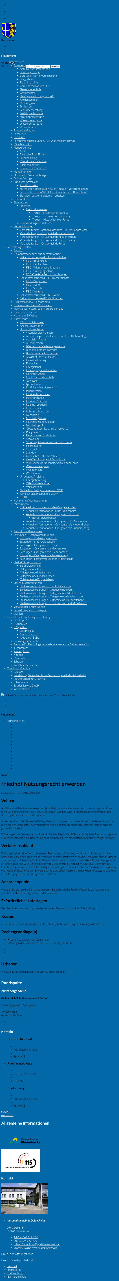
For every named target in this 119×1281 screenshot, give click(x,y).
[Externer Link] (59, 1161)
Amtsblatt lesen (29, 185)
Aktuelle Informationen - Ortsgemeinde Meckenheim (57, 521)
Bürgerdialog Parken (44, 517)
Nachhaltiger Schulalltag (40, 421)
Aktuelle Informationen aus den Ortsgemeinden (48, 507)
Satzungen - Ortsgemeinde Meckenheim (43, 548)
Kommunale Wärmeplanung (30, 500)
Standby (31, 452)
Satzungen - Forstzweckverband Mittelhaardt (46, 558)
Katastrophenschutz (26, 312)
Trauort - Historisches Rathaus (50, 212)
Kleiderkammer (29, 99)
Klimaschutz (21, 319)
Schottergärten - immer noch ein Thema (49, 442)
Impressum (14, 49)
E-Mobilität (32, 363)
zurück (5, 1111)
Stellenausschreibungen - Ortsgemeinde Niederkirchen (52, 596)
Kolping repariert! (36, 404)
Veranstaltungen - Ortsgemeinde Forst (42, 243)
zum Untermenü (16, 11)
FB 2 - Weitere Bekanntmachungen (46, 274)
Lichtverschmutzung (38, 411)
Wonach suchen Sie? (13, 66)
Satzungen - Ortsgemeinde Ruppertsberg (44, 555)
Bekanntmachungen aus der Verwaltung (37, 253)
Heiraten (25, 205)
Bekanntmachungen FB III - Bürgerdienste (44, 277)
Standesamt (21, 202)
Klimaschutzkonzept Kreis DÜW (39, 493)
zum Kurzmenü (16, 15)
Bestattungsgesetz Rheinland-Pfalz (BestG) (32, 949)
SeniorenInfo (21, 199)
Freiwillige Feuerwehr (26, 641)
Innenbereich (34, 390)
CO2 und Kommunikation (41, 356)
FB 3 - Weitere (34, 291)
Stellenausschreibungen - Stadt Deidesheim (45, 586)
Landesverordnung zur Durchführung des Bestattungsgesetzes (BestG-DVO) (52, 956)
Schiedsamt (26, 106)
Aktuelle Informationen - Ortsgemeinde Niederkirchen (58, 524)
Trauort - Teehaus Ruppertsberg (51, 216)
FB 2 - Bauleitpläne (37, 264)
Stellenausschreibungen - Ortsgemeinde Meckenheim (51, 593)
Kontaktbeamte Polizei (33, 161)
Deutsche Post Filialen (33, 154)
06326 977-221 (21, 1021)
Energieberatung (36, 480)
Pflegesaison (33, 432)
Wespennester (35, 469)
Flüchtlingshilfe (29, 82)
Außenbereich (34, 343)
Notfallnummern (23, 171)
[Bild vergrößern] (24, 1213)
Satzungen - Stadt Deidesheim (37, 541)
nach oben (7, 1115)
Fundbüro (19, 137)
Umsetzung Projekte (32, 476)
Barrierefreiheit (16, 56)
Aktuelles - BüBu (30, 637)
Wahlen (18, 613)
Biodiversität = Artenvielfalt (42, 353)
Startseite (13, 701)
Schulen (18, 661)
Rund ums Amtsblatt (25, 181)
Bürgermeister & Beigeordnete (32, 301)
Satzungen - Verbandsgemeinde (38, 538)
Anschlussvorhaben (31, 325)
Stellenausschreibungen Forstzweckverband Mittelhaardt (53, 603)
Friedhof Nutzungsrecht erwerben (21, 975)
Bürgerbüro (27, 79)
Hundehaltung (28, 157)
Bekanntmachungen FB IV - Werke (40, 295)
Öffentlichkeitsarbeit (38, 483)
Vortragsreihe (34, 486)
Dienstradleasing (36, 360)
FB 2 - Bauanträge (36, 260)
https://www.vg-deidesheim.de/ (35, 1247)
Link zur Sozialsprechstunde (17, 1260)
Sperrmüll (31, 449)
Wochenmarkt (28, 127)
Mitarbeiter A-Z (23, 144)
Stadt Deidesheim (30, 565)
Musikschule (21, 658)
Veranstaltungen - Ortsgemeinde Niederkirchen (48, 236)
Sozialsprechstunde (31, 113)
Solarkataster (34, 445)
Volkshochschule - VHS (27, 665)
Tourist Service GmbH (26, 685)
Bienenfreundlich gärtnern (41, 349)
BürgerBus (20, 627)
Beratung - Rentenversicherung (38, 75)
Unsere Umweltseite (32, 329)
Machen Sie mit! (29, 634)
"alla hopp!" (20, 620)
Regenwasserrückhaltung (41, 435)
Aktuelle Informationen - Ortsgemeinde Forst (52, 514)
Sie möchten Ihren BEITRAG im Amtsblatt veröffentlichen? (54, 188)
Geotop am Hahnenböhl (40, 377)
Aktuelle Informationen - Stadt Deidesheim (51, 510)
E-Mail (15, 1024)
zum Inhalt (13, 4)
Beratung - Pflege (30, 72)
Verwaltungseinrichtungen (29, 606)
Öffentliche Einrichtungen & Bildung (28, 617)
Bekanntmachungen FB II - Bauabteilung (43, 257)
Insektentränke (35, 397)
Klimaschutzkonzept (32, 322)
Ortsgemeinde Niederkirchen (37, 576)
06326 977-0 (26, 1237)
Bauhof (18, 250)
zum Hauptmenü (17, 8)
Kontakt (12, 46)
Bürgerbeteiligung (24, 130)
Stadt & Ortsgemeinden (27, 562)
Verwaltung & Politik (19, 247)
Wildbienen (33, 473)
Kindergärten (21, 651)
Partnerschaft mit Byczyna (29, 678)
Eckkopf (18, 671)
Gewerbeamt (27, 92)
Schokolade (33, 438)
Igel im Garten (34, 384)
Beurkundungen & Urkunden (37, 223)
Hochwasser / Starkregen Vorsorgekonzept (39, 308)
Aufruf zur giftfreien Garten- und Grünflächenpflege (56, 336)
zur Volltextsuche (17, 18)
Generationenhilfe (30, 89)
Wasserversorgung (31, 123)
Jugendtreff (21, 647)
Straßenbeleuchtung (32, 116)
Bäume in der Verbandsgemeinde (45, 346)
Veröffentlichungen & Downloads (45, 459)
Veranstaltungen (23, 226)
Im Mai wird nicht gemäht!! (41, 387)
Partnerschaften (29, 164)
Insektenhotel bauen (38, 394)
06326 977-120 (27, 1095)
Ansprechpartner (24, 65)
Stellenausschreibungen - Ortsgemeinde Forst (46, 589)
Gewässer (32, 380)
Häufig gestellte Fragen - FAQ (37, 96)
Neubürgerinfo (22, 147)
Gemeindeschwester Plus (35, 86)
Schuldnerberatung (31, 110)
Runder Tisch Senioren (33, 168)
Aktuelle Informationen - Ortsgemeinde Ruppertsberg (57, 528)
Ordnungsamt (28, 103)
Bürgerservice (15, 62)
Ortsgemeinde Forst (31, 569)
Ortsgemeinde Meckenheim (36, 572)
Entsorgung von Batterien (41, 370)
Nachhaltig (32, 414)
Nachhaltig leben (36, 418)
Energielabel (33, 366)
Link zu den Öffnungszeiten (17, 1253)
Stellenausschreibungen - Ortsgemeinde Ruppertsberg (52, 599)
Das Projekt (27, 630)
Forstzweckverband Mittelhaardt (33, 305)
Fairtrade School (35, 373)
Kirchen (18, 654)
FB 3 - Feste (33, 284)
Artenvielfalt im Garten (39, 332)
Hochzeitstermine (36, 209)
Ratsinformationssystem (28, 531)
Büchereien (20, 623)
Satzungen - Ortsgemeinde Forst (39, 545)
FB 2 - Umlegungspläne (39, 271)
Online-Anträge (23, 178)
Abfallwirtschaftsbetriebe (35, 68)
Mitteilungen (21, 504)
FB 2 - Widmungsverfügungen (43, 267)
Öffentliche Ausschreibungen (31, 175)
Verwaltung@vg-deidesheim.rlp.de (37, 1244)
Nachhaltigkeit (34, 425)
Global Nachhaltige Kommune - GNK (41, 490)
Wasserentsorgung (31, 120)
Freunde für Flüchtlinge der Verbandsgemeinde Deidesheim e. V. (51, 644)
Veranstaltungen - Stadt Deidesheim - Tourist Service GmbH (55, 229)
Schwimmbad (21, 682)
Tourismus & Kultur (18, 668)
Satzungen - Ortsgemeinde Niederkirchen (44, 552)
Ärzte (23, 151)
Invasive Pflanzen (36, 401)
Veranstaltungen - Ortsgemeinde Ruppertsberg (47, 240)
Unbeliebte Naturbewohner (42, 456)
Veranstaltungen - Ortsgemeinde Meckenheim (47, 233)
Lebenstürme (34, 408)
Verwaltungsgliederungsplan (30, 610)
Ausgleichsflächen (36, 339)
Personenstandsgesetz (20, 952)
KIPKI (23, 497)
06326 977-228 (27, 1070)
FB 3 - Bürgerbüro (36, 281)
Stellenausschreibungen (28, 582)
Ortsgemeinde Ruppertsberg (37, 579)
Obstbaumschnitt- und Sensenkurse (47, 428)
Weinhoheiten (22, 689)
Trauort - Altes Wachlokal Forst (50, 219)
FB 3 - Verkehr (34, 288)
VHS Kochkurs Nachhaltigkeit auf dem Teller (52, 462)
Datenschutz (15, 53)
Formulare (20, 133)
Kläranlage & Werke (25, 315)
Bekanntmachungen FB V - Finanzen (41, 298)
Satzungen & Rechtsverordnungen (34, 534)
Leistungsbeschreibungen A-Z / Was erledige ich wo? (44, 140)
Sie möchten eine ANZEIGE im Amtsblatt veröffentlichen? (53, 192)
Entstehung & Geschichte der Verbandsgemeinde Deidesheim (50, 675)
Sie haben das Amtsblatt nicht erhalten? (43, 195)
